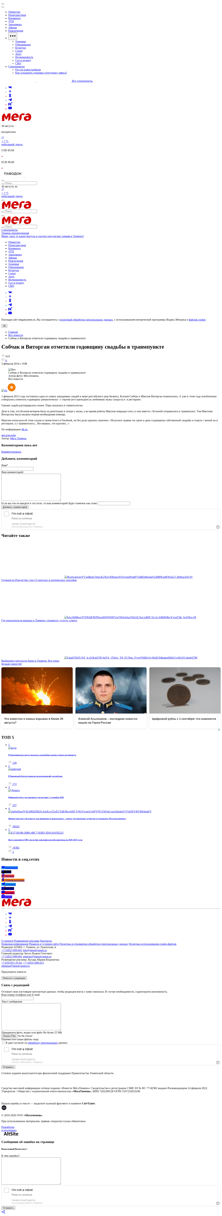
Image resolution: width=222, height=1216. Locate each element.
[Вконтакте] (10, 87)
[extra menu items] (12, 36)
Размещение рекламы (27, 940)
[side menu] (2, 6)
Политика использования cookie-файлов (152, 944)
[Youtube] (10, 108)
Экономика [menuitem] (15, 24)
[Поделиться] (3, 1212)
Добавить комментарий (15, 507)
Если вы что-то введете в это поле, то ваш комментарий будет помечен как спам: (49, 503)
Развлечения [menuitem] (15, 30)
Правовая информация (14, 944)
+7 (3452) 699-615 (33, 962)
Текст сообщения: (11, 1001)
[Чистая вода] (33, 176)
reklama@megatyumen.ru (15, 965)
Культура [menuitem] (20, 47)
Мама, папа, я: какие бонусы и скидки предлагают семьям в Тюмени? (42, 236)
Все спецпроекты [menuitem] (82, 80)
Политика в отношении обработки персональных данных (93, 944)
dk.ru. (25, 429)
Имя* (4, 465)
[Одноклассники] (10, 96)
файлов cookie (197, 319)
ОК (4, 326)
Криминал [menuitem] (14, 18)
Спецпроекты (9, 229)
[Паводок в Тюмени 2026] (12, 176)
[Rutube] (10, 104)
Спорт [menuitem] (19, 50)
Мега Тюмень (18, 438)
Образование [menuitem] (23, 44)
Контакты (46, 940)
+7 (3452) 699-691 (11, 950)
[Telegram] (10, 100)
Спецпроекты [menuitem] (16, 66)
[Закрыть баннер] (2, 3)
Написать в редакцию (14, 978)
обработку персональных (43, 1042)
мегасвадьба (8, 435)
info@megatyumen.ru (35, 950)
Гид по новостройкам (28, 69)
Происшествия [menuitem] (17, 15)
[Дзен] (10, 92)
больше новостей (11, 663)
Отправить (8, 1067)
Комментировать (11, 451)
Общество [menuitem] (14, 11)
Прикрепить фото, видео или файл (31, 1032)
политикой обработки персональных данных (86, 319)
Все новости (15, 335)
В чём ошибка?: (10, 1155)
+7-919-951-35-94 (11, 962)
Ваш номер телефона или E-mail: (20, 994)
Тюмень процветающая (15, 233)
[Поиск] (2, 180)
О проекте (7, 940)
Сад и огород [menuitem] (23, 60)
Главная (13, 332)
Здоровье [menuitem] (20, 41)
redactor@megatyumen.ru (37, 956)
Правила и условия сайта (44, 944)
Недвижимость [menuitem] (24, 57)
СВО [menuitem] (18, 63)
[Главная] (41, 120)
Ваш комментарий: (12, 472)
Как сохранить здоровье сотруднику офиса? (41, 72)
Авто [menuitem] (18, 54)
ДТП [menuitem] (11, 21)
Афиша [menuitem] (12, 27)
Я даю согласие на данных (36, 1042)
